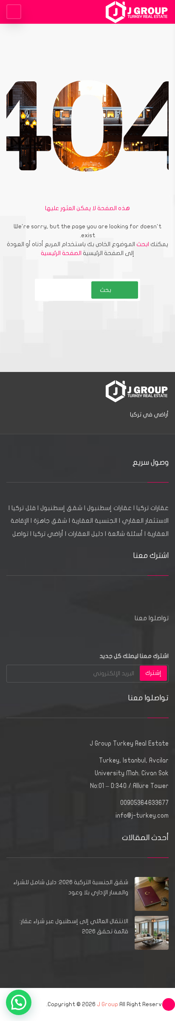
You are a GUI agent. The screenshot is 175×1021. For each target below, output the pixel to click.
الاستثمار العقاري (145, 520)
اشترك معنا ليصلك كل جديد (134, 656)
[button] (18, 1002)
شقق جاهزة (50, 520)
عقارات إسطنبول (109, 508)
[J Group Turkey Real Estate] (137, 11)
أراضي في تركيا (149, 414)
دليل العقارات (85, 533)
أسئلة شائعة (125, 533)
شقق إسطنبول (61, 508)
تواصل (20, 533)
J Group (107, 1004)
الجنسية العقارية (94, 520)
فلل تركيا (23, 508)
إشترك (153, 673)
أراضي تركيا (48, 533)
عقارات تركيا (152, 508)
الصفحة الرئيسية (61, 253)
